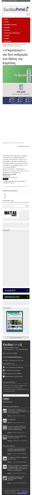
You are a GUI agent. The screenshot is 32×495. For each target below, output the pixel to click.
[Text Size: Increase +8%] (5, 194)
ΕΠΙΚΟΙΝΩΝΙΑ (7, 41)
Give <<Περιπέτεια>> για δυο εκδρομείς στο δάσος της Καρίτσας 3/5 (6, 175)
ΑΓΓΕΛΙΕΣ (6, 36)
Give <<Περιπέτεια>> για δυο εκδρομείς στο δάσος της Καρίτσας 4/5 (8, 175)
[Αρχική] (16, 8)
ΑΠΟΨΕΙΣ (6, 22)
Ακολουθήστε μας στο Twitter (12, 370)
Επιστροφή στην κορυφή (16, 337)
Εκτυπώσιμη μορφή (24, 146)
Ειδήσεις (9, 44)
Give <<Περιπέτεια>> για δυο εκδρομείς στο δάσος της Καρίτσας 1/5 (3, 175)
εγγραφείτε (21, 181)
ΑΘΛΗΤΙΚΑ (7, 30)
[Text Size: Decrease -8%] (5, 195)
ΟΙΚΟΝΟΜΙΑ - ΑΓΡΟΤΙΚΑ (10, 24)
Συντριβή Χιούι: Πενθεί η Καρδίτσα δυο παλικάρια (17, 458)
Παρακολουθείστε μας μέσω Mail (13, 376)
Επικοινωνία (25, 491)
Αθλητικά (9, 422)
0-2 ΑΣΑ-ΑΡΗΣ (11, 419)
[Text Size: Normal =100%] (5, 197)
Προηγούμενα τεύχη (7, 401)
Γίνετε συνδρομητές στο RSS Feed (14, 367)
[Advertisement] (16, 123)
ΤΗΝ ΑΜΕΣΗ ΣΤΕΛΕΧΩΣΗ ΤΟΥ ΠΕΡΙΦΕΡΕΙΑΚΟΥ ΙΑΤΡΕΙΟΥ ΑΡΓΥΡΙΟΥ (15, 478)
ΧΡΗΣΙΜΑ (6, 38)
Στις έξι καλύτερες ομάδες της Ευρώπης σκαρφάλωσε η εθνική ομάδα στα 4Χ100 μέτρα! (16, 427)
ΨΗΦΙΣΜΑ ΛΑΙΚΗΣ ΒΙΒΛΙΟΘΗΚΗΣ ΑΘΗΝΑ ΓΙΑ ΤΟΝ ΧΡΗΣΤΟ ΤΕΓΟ (16, 449)
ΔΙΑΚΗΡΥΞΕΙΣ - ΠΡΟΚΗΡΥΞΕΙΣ (12, 33)
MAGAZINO (7, 27)
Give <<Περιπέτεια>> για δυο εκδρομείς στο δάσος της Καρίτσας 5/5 (9, 175)
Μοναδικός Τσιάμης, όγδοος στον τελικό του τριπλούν (16, 437)
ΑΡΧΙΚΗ (6, 19)
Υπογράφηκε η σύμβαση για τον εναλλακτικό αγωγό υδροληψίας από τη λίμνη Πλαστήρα (18, 411)
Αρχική (4, 44)
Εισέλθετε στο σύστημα (10, 181)
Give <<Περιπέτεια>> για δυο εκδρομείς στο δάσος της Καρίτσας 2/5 (5, 175)
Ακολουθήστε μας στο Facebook (13, 373)
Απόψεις (9, 473)
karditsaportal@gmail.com (14, 357)
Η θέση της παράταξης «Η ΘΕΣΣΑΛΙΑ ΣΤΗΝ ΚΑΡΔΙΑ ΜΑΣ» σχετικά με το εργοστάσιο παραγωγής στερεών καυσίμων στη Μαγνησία (18, 468)
